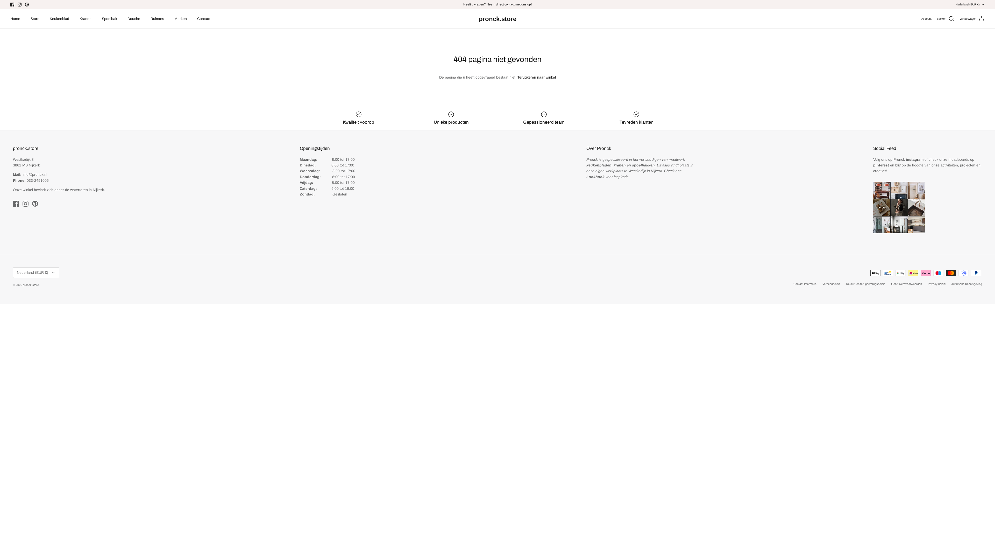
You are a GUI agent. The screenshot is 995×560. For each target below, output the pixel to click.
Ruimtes (157, 19)
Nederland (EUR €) (968, 4)
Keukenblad (59, 19)
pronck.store (31, 284)
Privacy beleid (937, 283)
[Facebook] (12, 4)
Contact (203, 19)
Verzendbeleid (831, 283)
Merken (180, 19)
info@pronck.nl (35, 174)
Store (35, 19)
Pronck (908, 159)
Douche (133, 19)
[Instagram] (20, 4)
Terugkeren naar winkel (536, 77)
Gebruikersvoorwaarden (906, 283)
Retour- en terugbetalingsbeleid (865, 283)
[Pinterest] (27, 4)
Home (15, 19)
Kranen (85, 19)
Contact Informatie (804, 283)
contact (509, 4)
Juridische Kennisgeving (966, 283)
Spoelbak (109, 19)
